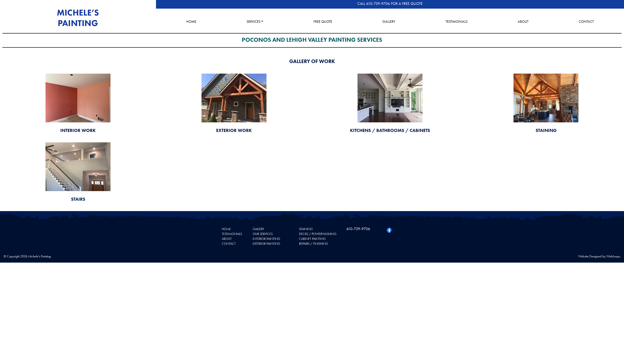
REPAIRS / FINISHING (313, 244)
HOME (191, 22)
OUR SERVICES (263, 234)
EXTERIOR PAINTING (266, 244)
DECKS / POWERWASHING (317, 234)
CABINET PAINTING (312, 239)
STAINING (306, 229)
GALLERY (388, 22)
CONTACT (586, 22)
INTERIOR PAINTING (266, 239)
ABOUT (523, 22)
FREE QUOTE (322, 22)
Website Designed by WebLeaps (599, 256)
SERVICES (253, 22)
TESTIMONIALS (457, 22)
